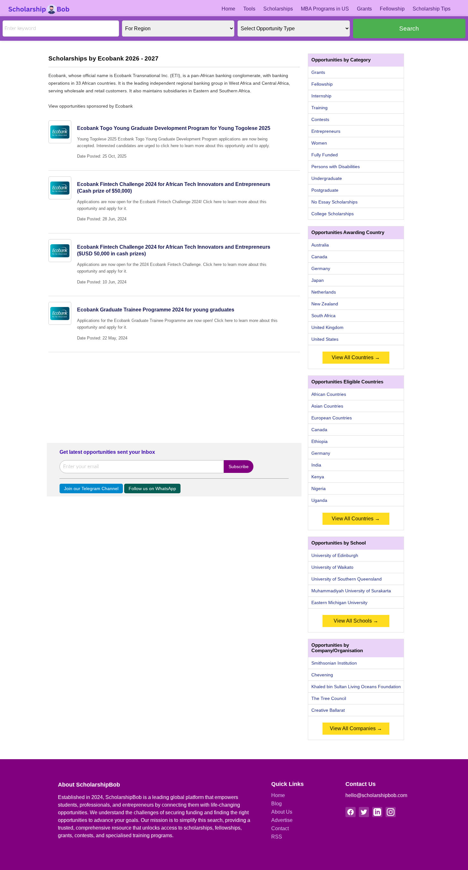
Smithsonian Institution (334, 663)
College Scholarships (332, 213)
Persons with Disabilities (335, 166)
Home (228, 8)
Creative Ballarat (328, 710)
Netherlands (323, 292)
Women (319, 143)
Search (409, 28)
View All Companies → (356, 728)
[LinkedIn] (377, 812)
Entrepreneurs (325, 131)
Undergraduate (326, 178)
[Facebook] (350, 812)
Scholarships (278, 8)
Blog (276, 803)
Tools (249, 8)
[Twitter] (364, 812)
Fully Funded (324, 154)
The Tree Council (328, 698)
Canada (319, 256)
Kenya (317, 476)
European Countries (331, 417)
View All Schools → (356, 621)
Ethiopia (319, 441)
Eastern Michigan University (339, 602)
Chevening (322, 674)
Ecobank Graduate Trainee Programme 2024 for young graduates (155, 309)
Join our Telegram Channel (91, 488)
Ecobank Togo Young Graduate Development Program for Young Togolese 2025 (173, 128)
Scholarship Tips (431, 8)
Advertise (282, 820)
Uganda (319, 500)
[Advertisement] (174, 396)
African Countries (328, 394)
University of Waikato (332, 567)
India (316, 464)
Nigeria (318, 488)
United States (324, 339)
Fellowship (392, 8)
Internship (321, 95)
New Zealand (324, 303)
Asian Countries (327, 406)
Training (319, 107)
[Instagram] (391, 812)
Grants (364, 8)
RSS (276, 836)
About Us (281, 812)
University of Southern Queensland (346, 578)
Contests (320, 119)
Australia (320, 244)
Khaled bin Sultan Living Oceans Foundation (356, 686)
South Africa (323, 315)
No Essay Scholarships (334, 201)
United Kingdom (327, 327)
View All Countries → (356, 357)
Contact (280, 828)
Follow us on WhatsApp (152, 488)
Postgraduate (324, 190)
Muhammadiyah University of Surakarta (351, 590)
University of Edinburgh (334, 555)
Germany (320, 268)
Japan (317, 280)
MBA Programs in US (325, 8)
